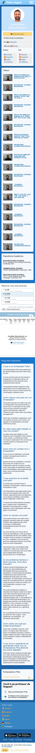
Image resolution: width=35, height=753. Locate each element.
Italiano (7, 719)
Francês (7, 55)
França (14, 46)
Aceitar (5, 750)
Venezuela (12, 42)
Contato (11, 740)
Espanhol (7, 57)
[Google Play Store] (24, 735)
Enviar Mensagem (18, 34)
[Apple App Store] (10, 735)
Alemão (7, 723)
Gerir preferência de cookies (20, 750)
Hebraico (7, 62)
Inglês (7, 59)
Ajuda (5, 740)
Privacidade (28, 740)
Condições (18, 740)
